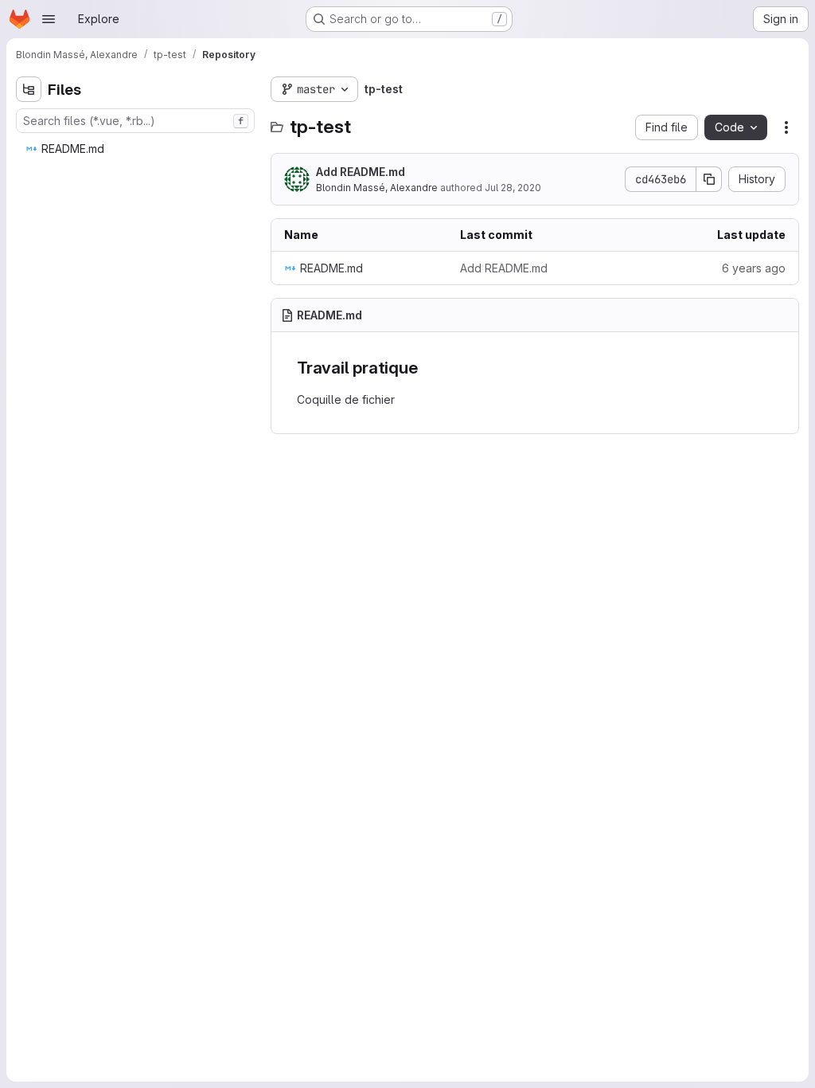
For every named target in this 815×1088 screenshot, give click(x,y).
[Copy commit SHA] (709, 179)
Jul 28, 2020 (513, 188)
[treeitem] (137, 149)
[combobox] (135, 120)
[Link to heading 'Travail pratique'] (427, 368)
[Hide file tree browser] (28, 89)
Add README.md (360, 171)
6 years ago (754, 268)
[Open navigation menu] (48, 19)
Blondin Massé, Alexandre (377, 188)
